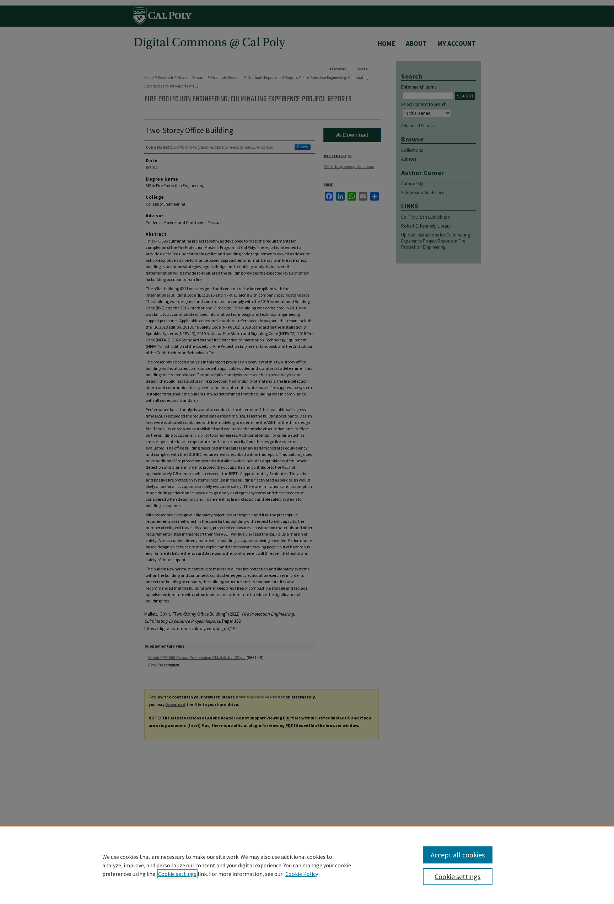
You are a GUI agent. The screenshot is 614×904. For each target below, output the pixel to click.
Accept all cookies (458, 854)
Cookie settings (177, 873)
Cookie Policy (301, 873)
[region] (307, 865)
